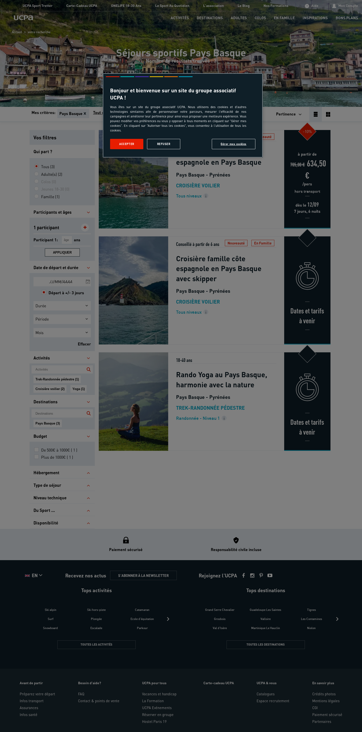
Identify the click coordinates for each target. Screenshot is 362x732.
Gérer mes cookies (234, 144)
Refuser (163, 144)
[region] (183, 115)
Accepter (126, 144)
